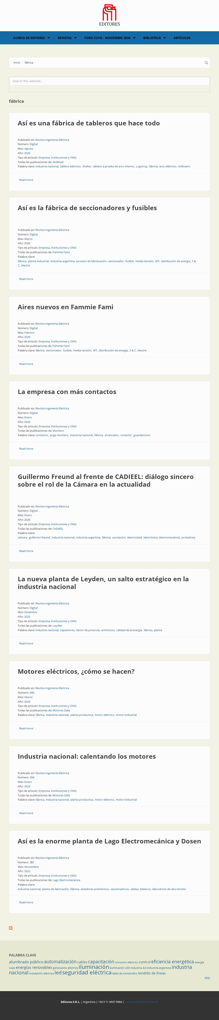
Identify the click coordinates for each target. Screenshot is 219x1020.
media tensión (144, 261)
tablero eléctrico (70, 166)
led (58, 972)
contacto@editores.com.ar (141, 1002)
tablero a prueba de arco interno (113, 166)
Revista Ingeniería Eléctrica (52, 140)
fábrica (153, 166)
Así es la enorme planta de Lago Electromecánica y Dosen (109, 841)
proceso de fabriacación (91, 261)
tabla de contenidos (124, 973)
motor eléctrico (104, 715)
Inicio (16, 62)
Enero (28, 417)
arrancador (112, 435)
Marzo (28, 239)
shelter (86, 166)
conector (126, 435)
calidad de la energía (129, 630)
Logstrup (141, 166)
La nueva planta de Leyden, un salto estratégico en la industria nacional (103, 582)
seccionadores (120, 889)
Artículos (182, 38)
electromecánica (169, 537)
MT (157, 261)
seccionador (116, 261)
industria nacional (47, 166)
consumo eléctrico (126, 962)
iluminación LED (120, 968)
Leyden (57, 625)
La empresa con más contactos (67, 391)
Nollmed (58, 162)
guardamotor (142, 435)
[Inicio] (109, 14)
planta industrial (38, 261)
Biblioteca (152, 38)
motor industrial (126, 715)
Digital (34, 144)
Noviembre (31, 867)
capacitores (67, 630)
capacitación (101, 962)
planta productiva (81, 715)
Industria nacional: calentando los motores (87, 756)
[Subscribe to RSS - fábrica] (109, 928)
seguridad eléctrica (86, 972)
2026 (27, 153)
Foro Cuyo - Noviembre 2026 (107, 38)
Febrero (29, 333)
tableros (145, 889)
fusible (129, 261)
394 (32, 777)
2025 (27, 617)
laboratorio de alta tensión (169, 889)
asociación (119, 537)
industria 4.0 (138, 968)
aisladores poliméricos (95, 889)
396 (32, 692)
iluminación (94, 967)
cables (82, 962)
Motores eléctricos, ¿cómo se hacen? (76, 671)
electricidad (134, 537)
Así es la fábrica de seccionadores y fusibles (87, 207)
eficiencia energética (172, 962)
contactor (42, 435)
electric (25, 265)
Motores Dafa (61, 710)
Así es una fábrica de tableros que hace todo (89, 123)
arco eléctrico (167, 166)
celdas (134, 889)
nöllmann (184, 166)
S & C (133, 350)
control (145, 962)
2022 (27, 871)
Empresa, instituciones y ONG (57, 157)
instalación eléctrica (41, 973)
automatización (60, 962)
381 (32, 862)
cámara (22, 537)
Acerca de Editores (29, 38)
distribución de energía (175, 261)
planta (158, 630)
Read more (26, 180)
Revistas (65, 38)
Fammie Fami (61, 252)
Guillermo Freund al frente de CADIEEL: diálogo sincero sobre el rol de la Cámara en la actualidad (106, 480)
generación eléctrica (65, 968)
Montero (58, 431)
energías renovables (34, 967)
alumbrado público (26, 961)
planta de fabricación (55, 889)
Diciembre (30, 612)
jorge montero (59, 435)
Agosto (28, 148)
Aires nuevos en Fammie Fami (65, 306)
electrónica (150, 537)
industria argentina (62, 261)
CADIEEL (58, 529)
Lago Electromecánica (66, 880)
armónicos (108, 630)
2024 (27, 701)
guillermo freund (39, 537)
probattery (188, 537)
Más (207, 978)
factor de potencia (87, 630)
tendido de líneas (152, 973)
